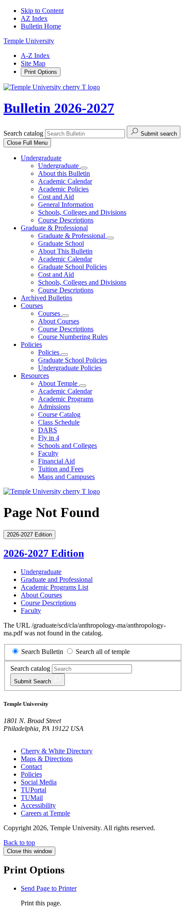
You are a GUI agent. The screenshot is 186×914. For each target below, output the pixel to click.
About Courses (58, 321)
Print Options (40, 72)
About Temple (58, 383)
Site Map (33, 63)
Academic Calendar (65, 181)
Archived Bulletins (46, 297)
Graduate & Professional (54, 228)
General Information (65, 204)
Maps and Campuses (66, 476)
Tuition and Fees (60, 469)
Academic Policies (63, 189)
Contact (31, 766)
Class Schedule (59, 422)
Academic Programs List (54, 587)
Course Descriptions (65, 220)
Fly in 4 (48, 437)
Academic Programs (65, 399)
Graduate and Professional (57, 579)
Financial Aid (56, 461)
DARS (47, 430)
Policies (31, 344)
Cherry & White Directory (57, 751)
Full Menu (27, 143)
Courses (32, 305)
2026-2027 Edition (43, 553)
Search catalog (23, 133)
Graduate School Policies (72, 266)
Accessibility (38, 805)
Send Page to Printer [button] (49, 888)
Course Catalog (59, 414)
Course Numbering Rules (73, 336)
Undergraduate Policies (70, 367)
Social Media (39, 782)
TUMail (32, 797)
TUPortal (33, 789)
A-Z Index (35, 55)
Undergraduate (41, 158)
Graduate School (61, 243)
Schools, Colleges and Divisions (82, 212)
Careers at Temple (45, 813)
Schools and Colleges (67, 445)
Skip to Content (42, 10)
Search (33, 681)
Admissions (54, 406)
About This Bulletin (65, 251)
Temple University (28, 40)
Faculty (48, 453)
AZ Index (34, 18)
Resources (35, 375)
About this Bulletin (64, 173)
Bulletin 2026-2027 (58, 108)
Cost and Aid (56, 196)
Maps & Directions (47, 758)
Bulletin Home (41, 26)
